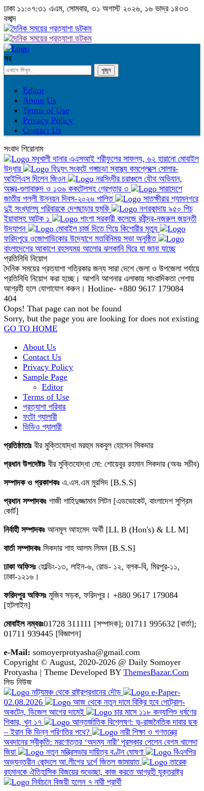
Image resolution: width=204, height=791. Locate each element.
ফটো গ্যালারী (40, 417)
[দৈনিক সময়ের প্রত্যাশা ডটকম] (16, 48)
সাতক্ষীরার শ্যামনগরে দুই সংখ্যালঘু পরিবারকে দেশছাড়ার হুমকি (101, 203)
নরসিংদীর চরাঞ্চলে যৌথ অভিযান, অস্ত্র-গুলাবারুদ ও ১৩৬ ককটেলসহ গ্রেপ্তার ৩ (93, 183)
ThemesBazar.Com (156, 672)
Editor (33, 90)
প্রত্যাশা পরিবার (44, 407)
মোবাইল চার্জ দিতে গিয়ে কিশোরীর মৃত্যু (107, 228)
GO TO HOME (30, 328)
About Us (39, 100)
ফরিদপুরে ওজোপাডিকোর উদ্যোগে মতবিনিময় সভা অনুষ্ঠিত (81, 238)
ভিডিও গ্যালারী (42, 427)
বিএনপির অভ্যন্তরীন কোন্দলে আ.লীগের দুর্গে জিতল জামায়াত (100, 757)
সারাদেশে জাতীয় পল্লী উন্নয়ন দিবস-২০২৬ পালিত (93, 193)
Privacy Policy (48, 120)
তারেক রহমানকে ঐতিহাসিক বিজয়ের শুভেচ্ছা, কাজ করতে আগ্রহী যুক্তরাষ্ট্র (95, 767)
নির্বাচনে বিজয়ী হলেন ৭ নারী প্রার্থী (75, 782)
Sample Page (45, 377)
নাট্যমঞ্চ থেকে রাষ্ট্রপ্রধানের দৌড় (76, 692)
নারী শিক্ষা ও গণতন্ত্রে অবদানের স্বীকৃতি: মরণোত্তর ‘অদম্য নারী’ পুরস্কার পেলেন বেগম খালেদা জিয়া (100, 742)
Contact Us (42, 130)
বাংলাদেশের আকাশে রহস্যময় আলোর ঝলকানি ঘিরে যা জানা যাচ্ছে (90, 248)
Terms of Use (46, 110)
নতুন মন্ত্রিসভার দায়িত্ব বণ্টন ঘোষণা (95, 752)
